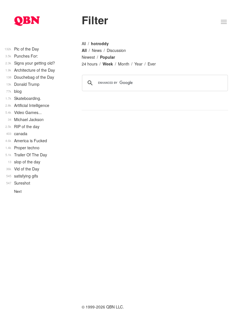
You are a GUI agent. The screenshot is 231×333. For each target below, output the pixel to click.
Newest (88, 57)
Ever (152, 64)
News (97, 50)
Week (108, 64)
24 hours (89, 64)
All (84, 43)
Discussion (116, 50)
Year (138, 64)
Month (123, 64)
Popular (107, 57)
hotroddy (100, 43)
